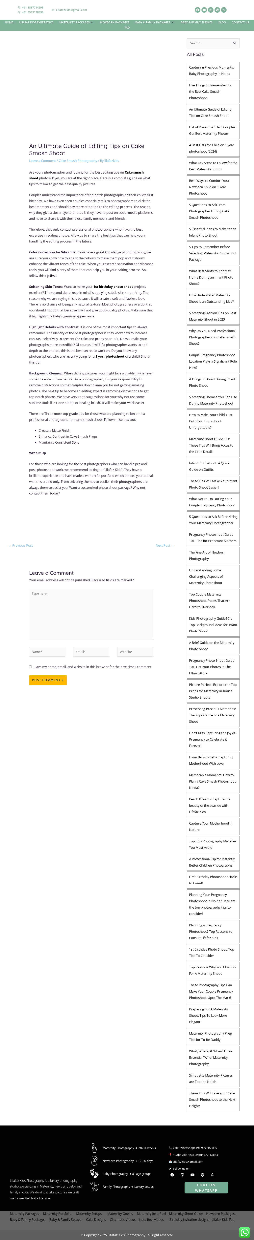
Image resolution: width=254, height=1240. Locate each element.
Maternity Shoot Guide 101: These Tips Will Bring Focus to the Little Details (211, 445)
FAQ (127, 27)
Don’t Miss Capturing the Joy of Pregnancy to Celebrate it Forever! (212, 739)
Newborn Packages (220, 1213)
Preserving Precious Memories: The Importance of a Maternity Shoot (212, 715)
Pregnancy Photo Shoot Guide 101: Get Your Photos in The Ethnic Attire (211, 666)
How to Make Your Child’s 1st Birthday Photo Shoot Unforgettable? (210, 421)
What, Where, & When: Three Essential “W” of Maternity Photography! (210, 1057)
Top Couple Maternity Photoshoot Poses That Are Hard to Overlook (209, 600)
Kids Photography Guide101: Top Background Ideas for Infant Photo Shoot (213, 624)
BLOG (222, 22)
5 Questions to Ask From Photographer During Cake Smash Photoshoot (209, 211)
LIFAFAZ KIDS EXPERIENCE (36, 22)
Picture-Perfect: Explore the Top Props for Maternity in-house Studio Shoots (213, 691)
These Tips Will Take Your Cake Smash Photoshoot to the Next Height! (212, 1099)
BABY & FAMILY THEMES (197, 22)
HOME (9, 22)
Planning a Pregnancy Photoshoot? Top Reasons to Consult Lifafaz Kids (210, 931)
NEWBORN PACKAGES (114, 22)
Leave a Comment (42, 160)
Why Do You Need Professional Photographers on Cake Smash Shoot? (212, 337)
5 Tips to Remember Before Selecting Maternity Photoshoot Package (213, 253)
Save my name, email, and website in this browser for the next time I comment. (93, 667)
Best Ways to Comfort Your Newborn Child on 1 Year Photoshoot (209, 187)
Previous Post (20, 545)
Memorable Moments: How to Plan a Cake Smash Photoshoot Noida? (212, 781)
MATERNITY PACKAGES (74, 22)
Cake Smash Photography (78, 160)
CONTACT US (240, 22)
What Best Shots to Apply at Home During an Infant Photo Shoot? (211, 277)
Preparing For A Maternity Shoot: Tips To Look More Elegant (208, 1015)
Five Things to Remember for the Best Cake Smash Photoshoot (210, 91)
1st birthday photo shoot (113, 286)
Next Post (165, 545)
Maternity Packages (24, 1213)
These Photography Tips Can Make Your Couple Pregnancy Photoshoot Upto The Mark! (211, 991)
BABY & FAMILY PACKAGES (152, 22)
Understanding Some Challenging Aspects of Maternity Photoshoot (206, 576)
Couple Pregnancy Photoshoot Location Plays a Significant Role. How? (213, 361)
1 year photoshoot (109, 356)
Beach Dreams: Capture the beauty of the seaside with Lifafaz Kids (209, 805)
